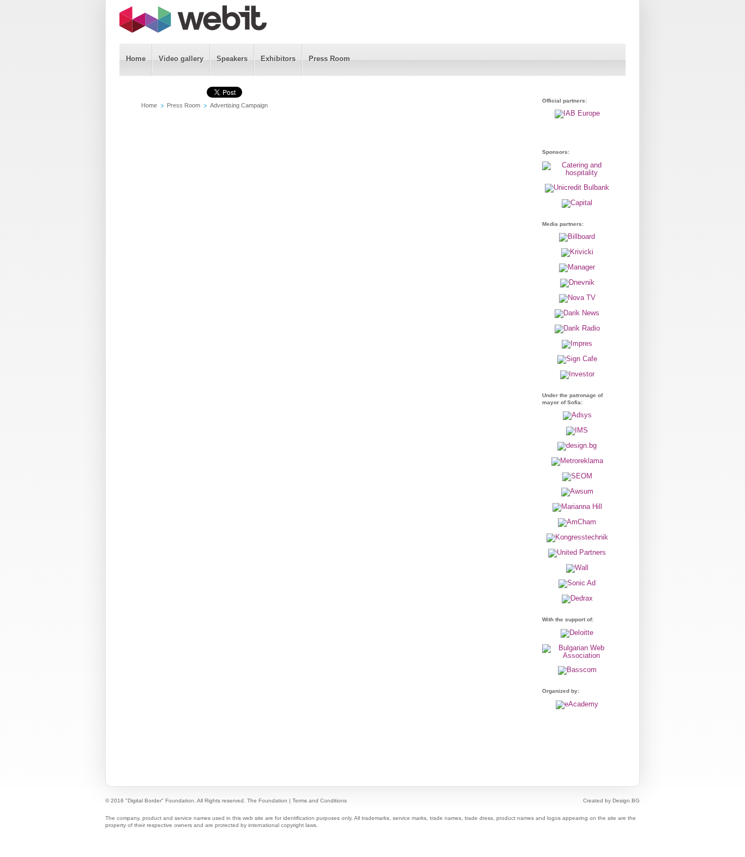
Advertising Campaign (239, 105)
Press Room (183, 105)
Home (149, 105)
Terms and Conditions (319, 801)
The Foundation (267, 801)
